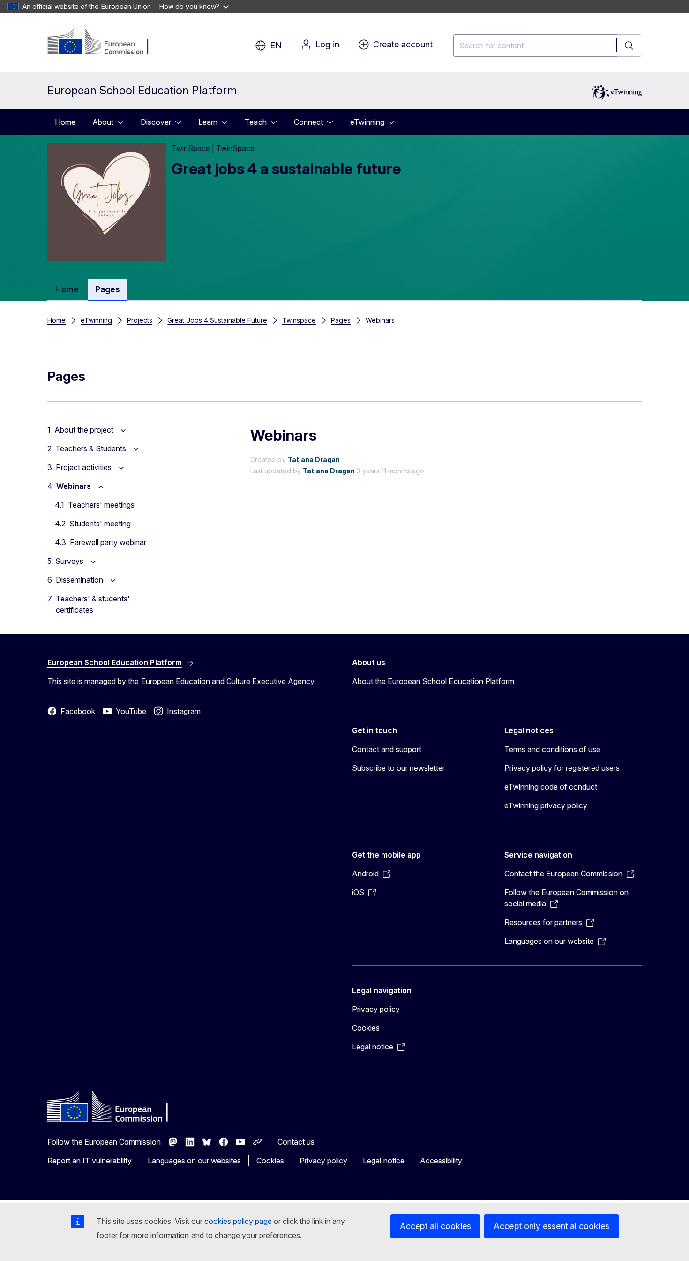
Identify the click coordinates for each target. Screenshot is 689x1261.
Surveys (69, 561)
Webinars (73, 486)
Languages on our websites (194, 1160)
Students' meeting (100, 523)
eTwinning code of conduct (550, 786)
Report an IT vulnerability (89, 1160)
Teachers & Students (90, 448)
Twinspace (299, 320)
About (102, 122)
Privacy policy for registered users (562, 768)
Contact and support (386, 749)
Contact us (296, 1142)
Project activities (84, 467)
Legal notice (383, 1160)
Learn (207, 122)
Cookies (366, 1028)
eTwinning (367, 122)
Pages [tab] (107, 289)
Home (65, 122)
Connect (308, 122)
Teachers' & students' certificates (93, 604)
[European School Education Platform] (104, 42)
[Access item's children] (123, 122)
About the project (83, 429)
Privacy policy (376, 1009)
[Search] (629, 45)
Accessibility (441, 1160)
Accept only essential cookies (551, 1226)
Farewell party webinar (108, 542)
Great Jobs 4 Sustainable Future (217, 320)
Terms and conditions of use (552, 749)
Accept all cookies (435, 1226)
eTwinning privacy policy (545, 805)
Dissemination (79, 580)
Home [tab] (66, 289)
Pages (341, 320)
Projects (139, 320)
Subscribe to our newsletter (398, 768)
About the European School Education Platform (433, 681)
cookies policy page (238, 1221)
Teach (255, 122)
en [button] (276, 45)
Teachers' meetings (101, 504)
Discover (156, 122)
